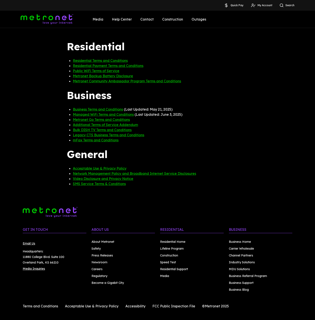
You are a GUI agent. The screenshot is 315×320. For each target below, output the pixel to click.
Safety (96, 248)
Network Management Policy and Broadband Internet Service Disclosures (134, 173)
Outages (199, 19)
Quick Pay (237, 5)
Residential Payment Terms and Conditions (108, 66)
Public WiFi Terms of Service (96, 71)
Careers (97, 269)
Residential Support (174, 269)
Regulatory (99, 276)
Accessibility (135, 306)
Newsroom (99, 262)
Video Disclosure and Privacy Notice (103, 178)
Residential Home (172, 242)
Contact (147, 19)
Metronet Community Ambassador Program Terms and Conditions (127, 81)
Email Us (29, 243)
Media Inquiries (34, 269)
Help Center (122, 19)
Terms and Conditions (40, 306)
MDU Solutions (239, 269)
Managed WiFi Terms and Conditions (103, 114)
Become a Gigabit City (108, 283)
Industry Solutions (242, 262)
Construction (172, 19)
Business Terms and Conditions (98, 109)
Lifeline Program (172, 248)
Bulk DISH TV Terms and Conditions (102, 130)
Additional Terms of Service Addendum (105, 125)
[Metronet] (47, 19)
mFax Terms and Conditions (95, 140)
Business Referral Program (248, 276)
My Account (265, 5)
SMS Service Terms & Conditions (99, 184)
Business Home (240, 242)
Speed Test (168, 262)
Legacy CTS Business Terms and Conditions (108, 135)
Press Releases (102, 255)
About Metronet (103, 242)
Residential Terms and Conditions (100, 60)
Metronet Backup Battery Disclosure (103, 76)
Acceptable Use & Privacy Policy (99, 168)
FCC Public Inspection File (173, 306)
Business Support (241, 283)
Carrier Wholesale (241, 248)
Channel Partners (241, 255)
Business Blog (239, 290)
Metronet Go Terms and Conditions (101, 119)
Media (98, 19)
